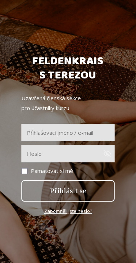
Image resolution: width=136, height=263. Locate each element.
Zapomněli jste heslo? (68, 211)
